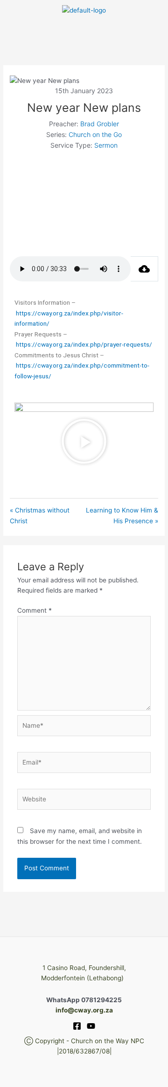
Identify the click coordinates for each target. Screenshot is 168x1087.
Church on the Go (95, 134)
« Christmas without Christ (40, 515)
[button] (83, 30)
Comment (34, 610)
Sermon (106, 145)
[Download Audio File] (144, 268)
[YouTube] (91, 1026)
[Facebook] (77, 1026)
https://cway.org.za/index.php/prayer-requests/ (84, 344)
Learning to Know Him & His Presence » (122, 515)
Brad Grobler (99, 124)
